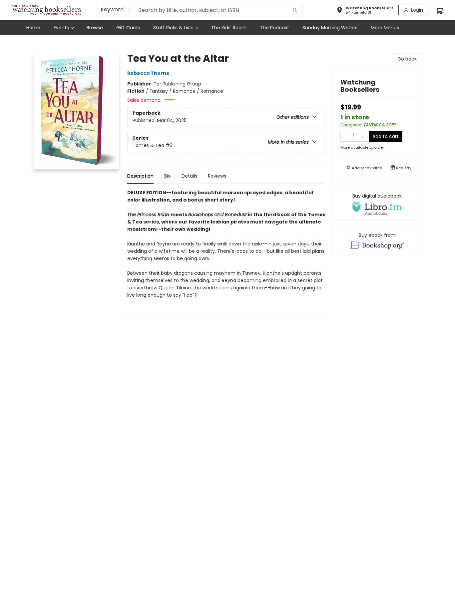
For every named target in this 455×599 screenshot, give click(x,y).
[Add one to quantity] (362, 136)
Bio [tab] (167, 176)
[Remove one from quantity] (345, 136)
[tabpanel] (226, 254)
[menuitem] (33, 27)
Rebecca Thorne (148, 73)
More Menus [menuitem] (385, 27)
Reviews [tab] (217, 176)
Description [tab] (140, 176)
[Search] (295, 10)
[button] (365, 11)
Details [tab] (189, 176)
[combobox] (116, 9)
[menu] (227, 27)
